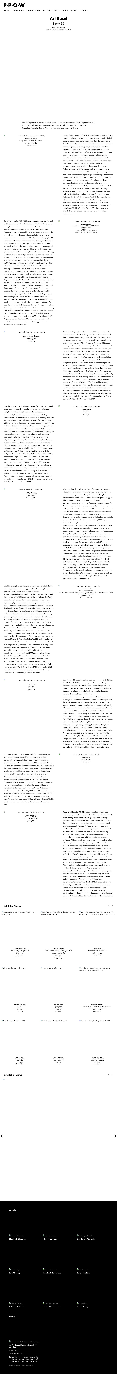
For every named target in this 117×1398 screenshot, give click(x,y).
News (66, 10)
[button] (1, 1136)
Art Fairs (47, 10)
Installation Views (109, 1074)
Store (57, 10)
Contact (85, 10)
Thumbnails (112, 905)
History (75, 10)
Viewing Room (34, 10)
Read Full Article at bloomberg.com (21, 1365)
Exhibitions (19, 10)
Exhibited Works (109, 905)
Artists (7, 10)
